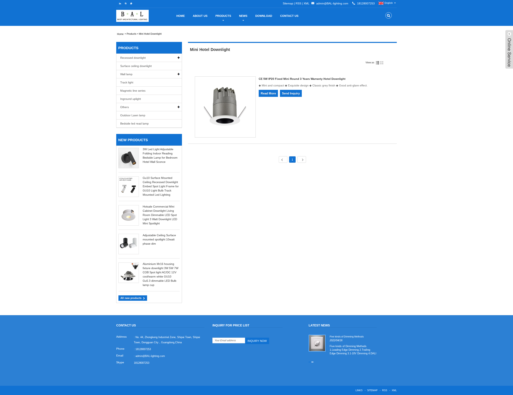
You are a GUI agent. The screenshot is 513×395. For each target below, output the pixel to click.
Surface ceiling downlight (136, 66)
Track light (126, 82)
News (243, 15)
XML (306, 3)
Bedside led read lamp (134, 123)
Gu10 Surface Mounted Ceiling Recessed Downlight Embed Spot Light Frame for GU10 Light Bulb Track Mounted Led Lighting (161, 186)
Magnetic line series (132, 90)
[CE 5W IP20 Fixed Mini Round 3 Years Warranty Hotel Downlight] (225, 107)
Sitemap (288, 3)
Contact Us (289, 15)
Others (124, 107)
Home (180, 15)
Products (223, 15)
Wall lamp (126, 74)
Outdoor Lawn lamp (132, 115)
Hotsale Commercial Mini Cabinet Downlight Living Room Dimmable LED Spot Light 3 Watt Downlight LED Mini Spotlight (160, 215)
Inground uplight (130, 98)
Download (263, 15)
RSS (298, 3)
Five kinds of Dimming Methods (347, 336)
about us (200, 15)
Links (359, 390)
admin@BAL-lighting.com (332, 3)
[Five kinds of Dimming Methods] (317, 342)
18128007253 (141, 362)
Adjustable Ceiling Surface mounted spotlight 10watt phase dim (159, 239)
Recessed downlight (133, 57)
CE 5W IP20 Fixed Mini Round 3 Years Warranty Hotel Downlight (302, 78)
